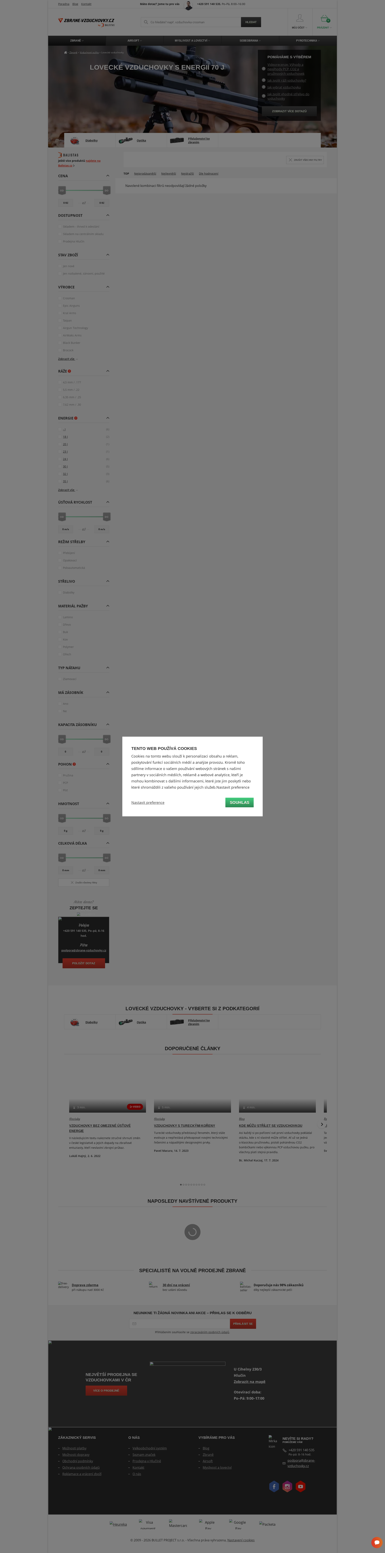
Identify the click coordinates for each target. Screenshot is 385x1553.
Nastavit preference (147, 802)
